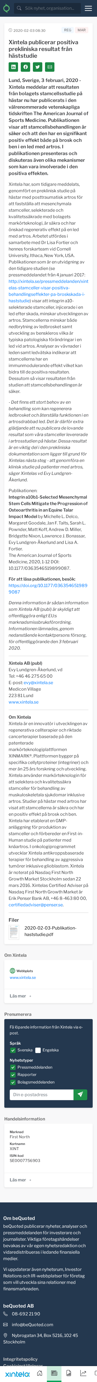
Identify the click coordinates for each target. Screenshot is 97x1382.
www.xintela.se (24, 702)
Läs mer (18, 996)
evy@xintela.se (38, 682)
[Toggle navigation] (88, 8)
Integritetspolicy (20, 1359)
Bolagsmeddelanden (36, 1082)
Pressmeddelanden (35, 1067)
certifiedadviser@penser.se (36, 904)
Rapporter (27, 1074)
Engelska (51, 1050)
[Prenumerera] (80, 1094)
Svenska (25, 1050)
